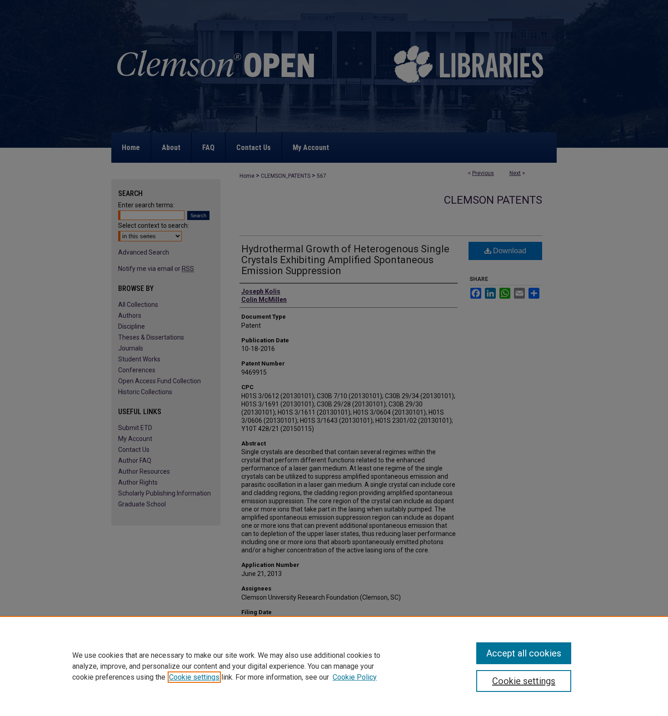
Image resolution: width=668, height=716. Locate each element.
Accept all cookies (523, 653)
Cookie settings (194, 677)
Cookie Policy (355, 677)
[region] (334, 666)
